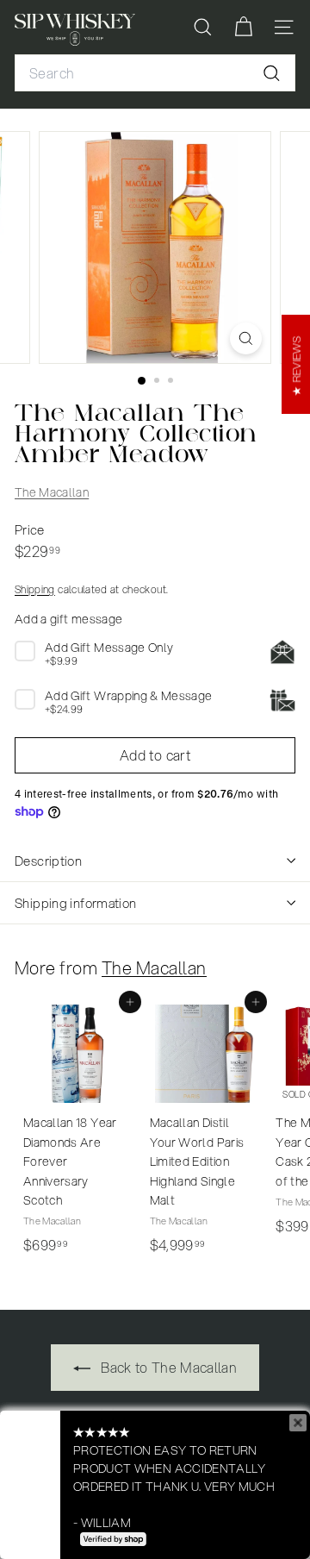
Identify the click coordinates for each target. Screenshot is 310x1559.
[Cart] (243, 27)
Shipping (35, 589)
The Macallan (52, 492)
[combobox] (155, 73)
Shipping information (76, 902)
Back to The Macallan (167, 1367)
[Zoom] (246, 338)
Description (48, 860)
